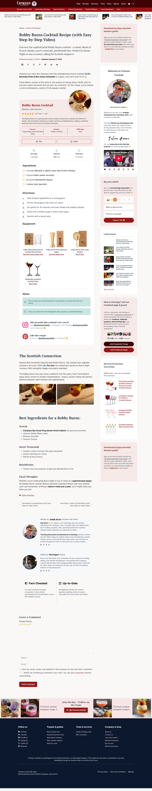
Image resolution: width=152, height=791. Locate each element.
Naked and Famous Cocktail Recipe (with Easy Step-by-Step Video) (124, 241)
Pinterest (23, 746)
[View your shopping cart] (129, 3)
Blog (78, 4)
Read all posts (109, 289)
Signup (116, 4)
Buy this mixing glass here (33, 254)
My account (109, 743)
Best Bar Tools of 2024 (24, 9)
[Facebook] (21, 65)
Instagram (24, 740)
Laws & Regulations (107, 9)
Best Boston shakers (54, 737)
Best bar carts (52, 743)
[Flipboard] (45, 65)
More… (119, 9)
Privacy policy (103, 772)
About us (108, 732)
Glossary (94, 4)
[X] (27, 65)
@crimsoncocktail (41, 325)
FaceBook (24, 737)
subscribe (79, 673)
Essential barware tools (55, 735)
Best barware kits (53, 732)
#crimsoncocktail (80, 325)
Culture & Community (75, 9)
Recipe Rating (25, 621)
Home (21, 28)
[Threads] (33, 65)
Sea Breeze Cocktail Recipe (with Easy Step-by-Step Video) (36, 504)
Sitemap (131, 772)
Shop (109, 4)
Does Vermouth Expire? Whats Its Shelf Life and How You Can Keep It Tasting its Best (123, 283)
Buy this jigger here (56, 254)
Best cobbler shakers (54, 740)
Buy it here (80, 254)
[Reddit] (50, 65)
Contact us (109, 735)
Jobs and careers (111, 737)
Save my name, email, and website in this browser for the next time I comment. (57, 669)
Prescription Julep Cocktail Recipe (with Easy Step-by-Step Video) (75, 504)
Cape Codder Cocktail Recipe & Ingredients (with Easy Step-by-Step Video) (124, 258)
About (123, 4)
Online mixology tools (83, 732)
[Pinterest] (39, 65)
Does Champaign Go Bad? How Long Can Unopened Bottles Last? (124, 267)
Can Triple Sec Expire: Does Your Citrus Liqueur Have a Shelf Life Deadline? (125, 275)
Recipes (85, 4)
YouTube (23, 732)
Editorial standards (112, 740)
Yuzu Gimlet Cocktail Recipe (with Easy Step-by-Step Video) (125, 248)
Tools (102, 4)
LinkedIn (23, 735)
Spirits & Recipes (59, 9)
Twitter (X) (24, 743)
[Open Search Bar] (133, 3)
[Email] (56, 65)
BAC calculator (81, 735)
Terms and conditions (118, 772)
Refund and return (111, 746)
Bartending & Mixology (42, 9)
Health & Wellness (91, 9)
